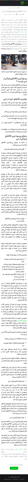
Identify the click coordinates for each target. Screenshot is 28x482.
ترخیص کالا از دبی (22, 320)
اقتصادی (10, 8)
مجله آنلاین (15, 8)
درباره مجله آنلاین (15, 479)
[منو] (26, 3)
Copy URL (14, 468)
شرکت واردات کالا (22, 32)
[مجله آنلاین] (22, 3)
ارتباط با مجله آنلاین (7, 479)
